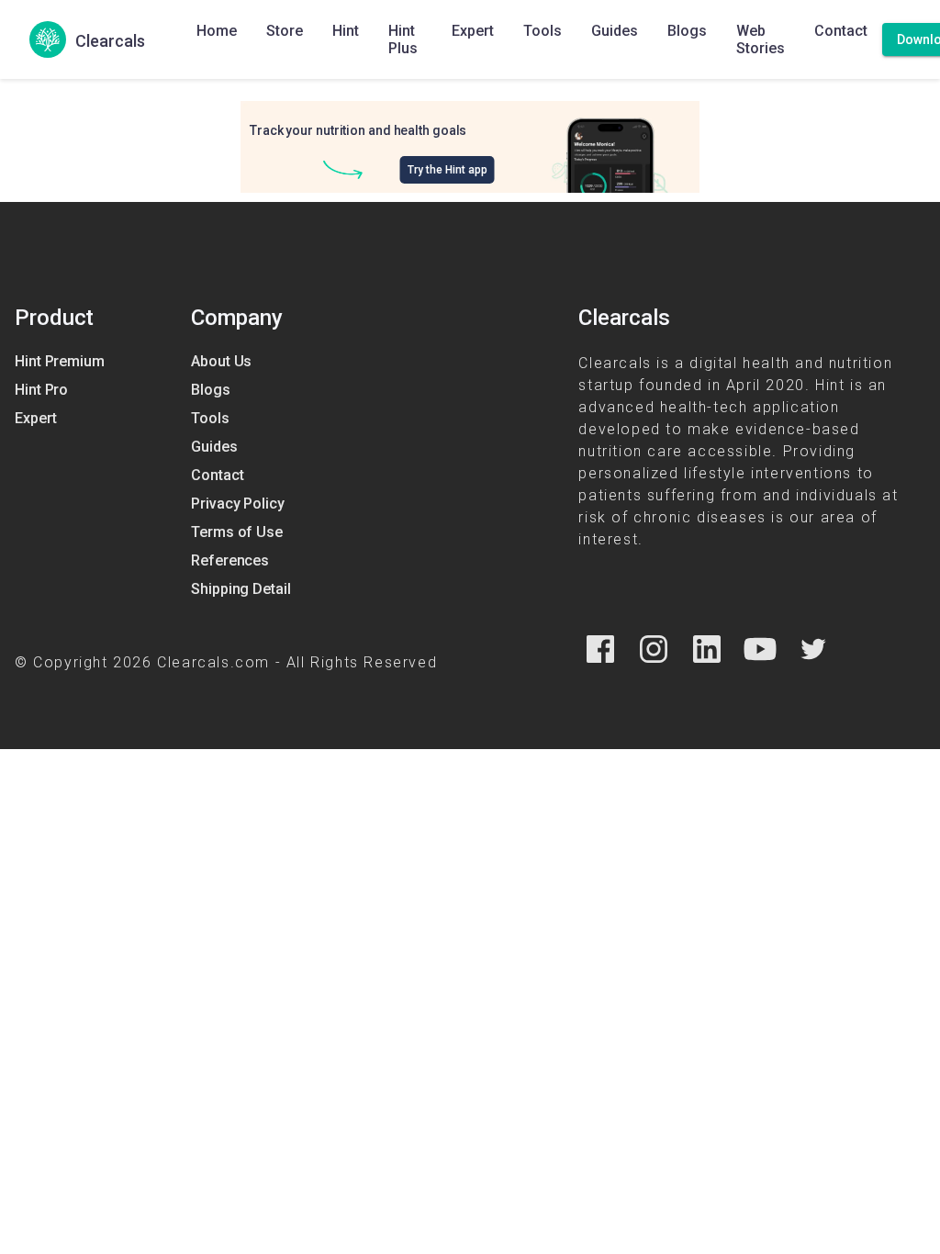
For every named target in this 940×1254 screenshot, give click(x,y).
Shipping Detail (241, 589)
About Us (221, 361)
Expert (473, 30)
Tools (542, 30)
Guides (614, 30)
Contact (840, 30)
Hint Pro (41, 389)
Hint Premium (60, 361)
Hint (345, 30)
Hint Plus (403, 39)
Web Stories (760, 39)
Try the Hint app (447, 169)
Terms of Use (237, 532)
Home (216, 30)
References (230, 560)
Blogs (687, 30)
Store (284, 30)
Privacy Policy (238, 503)
